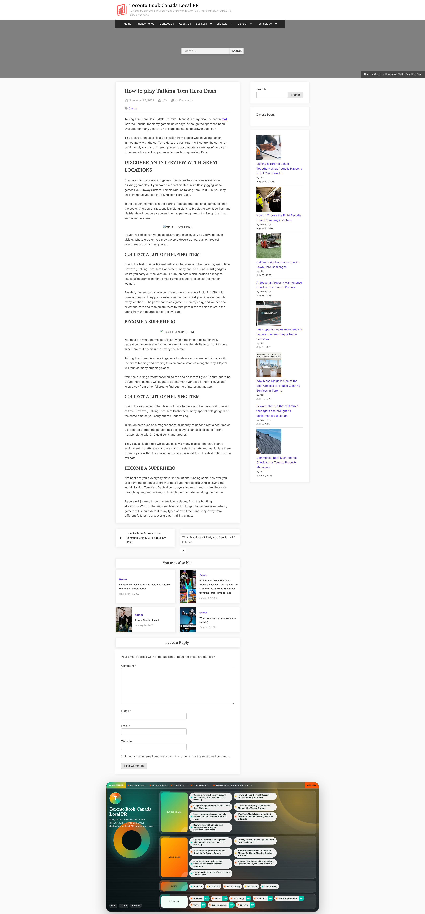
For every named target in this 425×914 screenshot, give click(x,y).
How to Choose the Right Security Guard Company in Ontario (253, 796)
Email (126, 726)
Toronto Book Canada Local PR (164, 5)
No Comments (184, 100)
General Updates (220, 905)
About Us (185, 23)
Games (133, 108)
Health (218, 898)
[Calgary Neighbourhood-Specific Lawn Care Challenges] (268, 246)
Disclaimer (252, 886)
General (242, 23)
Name (126, 710)
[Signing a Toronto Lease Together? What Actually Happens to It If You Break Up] (268, 148)
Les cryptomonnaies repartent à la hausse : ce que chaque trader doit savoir (279, 334)
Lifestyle (222, 23)
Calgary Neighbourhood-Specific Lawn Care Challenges (211, 806)
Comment (128, 665)
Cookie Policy (271, 886)
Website (126, 741)
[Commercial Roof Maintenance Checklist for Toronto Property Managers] (268, 442)
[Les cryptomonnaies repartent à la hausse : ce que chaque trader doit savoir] (268, 314)
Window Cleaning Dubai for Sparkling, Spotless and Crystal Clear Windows (255, 862)
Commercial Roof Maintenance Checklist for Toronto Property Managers (276, 462)
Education (261, 898)
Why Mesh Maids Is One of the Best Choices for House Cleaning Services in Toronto (278, 385)
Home (127, 23)
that (224, 119)
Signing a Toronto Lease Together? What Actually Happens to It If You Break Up (279, 168)
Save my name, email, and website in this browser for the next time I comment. (177, 756)
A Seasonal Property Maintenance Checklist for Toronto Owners (254, 807)
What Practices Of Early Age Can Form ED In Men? (208, 540)
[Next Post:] (210, 531)
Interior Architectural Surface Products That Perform (211, 873)
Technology (264, 23)
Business (201, 23)
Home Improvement (288, 898)
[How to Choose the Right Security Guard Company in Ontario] (268, 200)
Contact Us (167, 23)
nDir (164, 100)
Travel (196, 905)
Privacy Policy (145, 23)
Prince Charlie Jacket (147, 620)
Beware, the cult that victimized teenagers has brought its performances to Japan (277, 410)
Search (261, 89)
